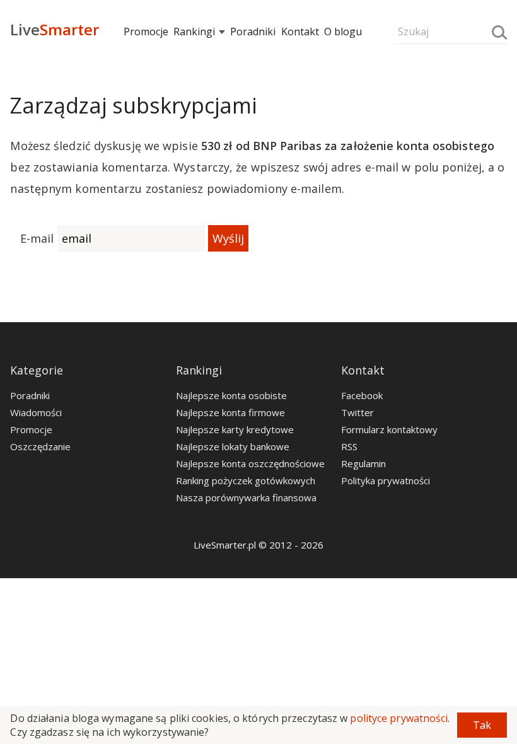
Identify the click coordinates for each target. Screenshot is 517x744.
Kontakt (300, 31)
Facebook (362, 395)
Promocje (146, 31)
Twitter (357, 412)
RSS (349, 446)
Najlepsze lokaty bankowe (232, 446)
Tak (482, 725)
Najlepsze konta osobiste (231, 395)
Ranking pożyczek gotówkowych (245, 480)
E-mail (37, 238)
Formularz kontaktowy (389, 429)
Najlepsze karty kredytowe (235, 429)
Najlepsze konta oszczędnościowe (250, 463)
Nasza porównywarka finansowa (246, 497)
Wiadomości (36, 412)
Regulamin (363, 463)
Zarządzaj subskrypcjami (133, 105)
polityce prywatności (399, 718)
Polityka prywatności (385, 480)
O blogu (343, 31)
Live (54, 29)
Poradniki (253, 31)
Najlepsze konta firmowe (230, 412)
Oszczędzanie (40, 446)
